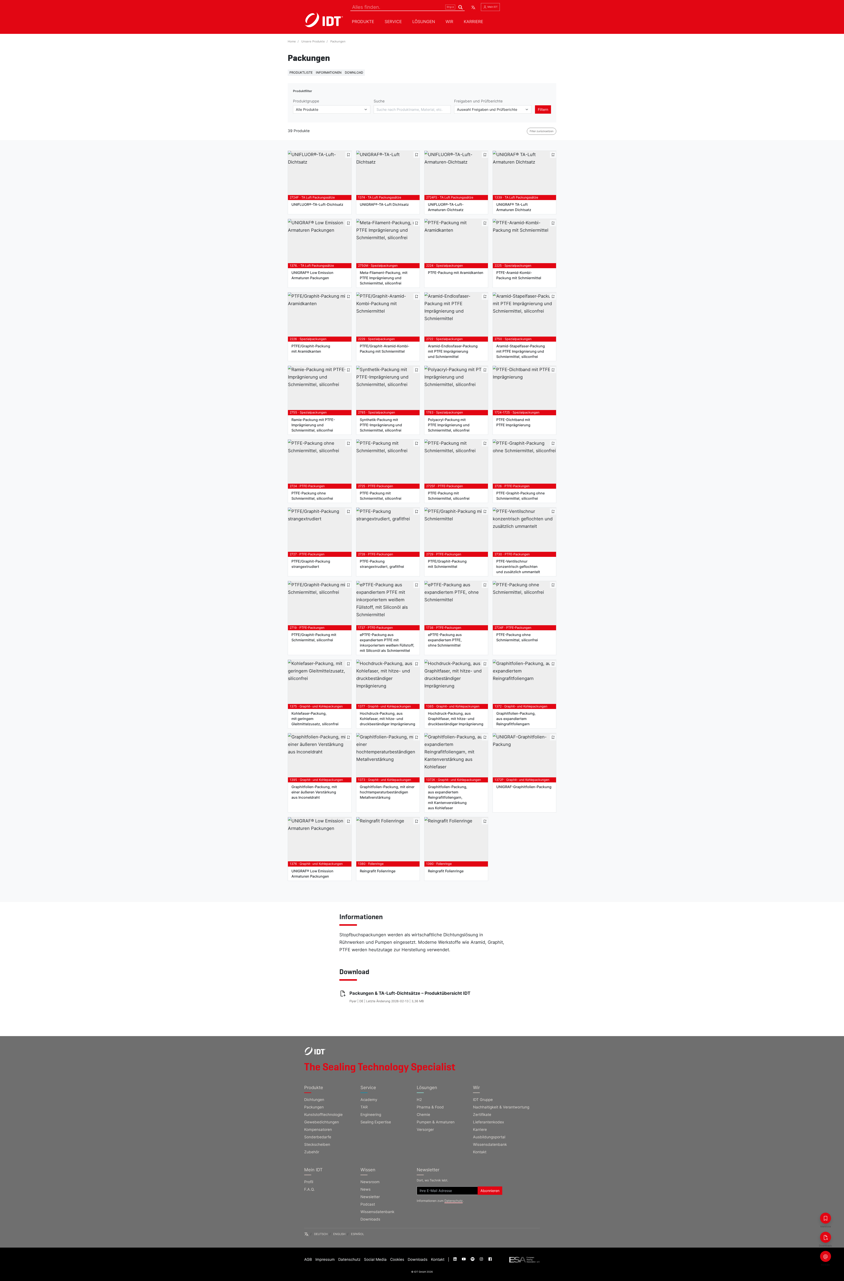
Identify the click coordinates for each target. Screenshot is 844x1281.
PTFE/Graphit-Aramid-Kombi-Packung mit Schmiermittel (384, 349)
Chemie (423, 1114)
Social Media (375, 1259)
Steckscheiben (317, 1144)
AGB (308, 1259)
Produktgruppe (306, 101)
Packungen (338, 41)
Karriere (473, 21)
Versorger (425, 1129)
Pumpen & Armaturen (436, 1122)
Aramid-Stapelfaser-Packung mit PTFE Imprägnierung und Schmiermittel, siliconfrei (520, 351)
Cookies (397, 1259)
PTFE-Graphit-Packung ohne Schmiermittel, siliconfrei (520, 496)
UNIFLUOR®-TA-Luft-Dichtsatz (317, 204)
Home (292, 41)
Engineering (370, 1114)
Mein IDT (492, 6)
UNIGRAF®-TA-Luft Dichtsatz (384, 204)
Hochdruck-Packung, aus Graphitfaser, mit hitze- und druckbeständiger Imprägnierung (455, 718)
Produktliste (301, 72)
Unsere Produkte (313, 41)
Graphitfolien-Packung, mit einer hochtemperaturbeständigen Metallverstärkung (387, 792)
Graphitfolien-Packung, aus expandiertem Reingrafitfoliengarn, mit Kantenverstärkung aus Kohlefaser (447, 797)
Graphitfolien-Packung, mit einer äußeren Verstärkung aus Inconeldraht (314, 792)
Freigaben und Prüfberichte (478, 101)
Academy (368, 1099)
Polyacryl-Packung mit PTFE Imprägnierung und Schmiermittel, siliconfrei (448, 424)
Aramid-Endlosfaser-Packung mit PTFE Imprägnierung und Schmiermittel (453, 351)
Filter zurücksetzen (541, 131)
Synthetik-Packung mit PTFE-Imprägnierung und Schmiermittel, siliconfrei (381, 424)
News (365, 1189)
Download (354, 72)
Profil (308, 1182)
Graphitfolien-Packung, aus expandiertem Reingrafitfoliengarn (516, 718)
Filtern (543, 109)
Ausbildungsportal (489, 1137)
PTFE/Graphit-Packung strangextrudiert (310, 564)
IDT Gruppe (483, 1099)
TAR (364, 1107)
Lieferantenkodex (488, 1122)
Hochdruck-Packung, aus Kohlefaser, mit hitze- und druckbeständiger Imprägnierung (387, 718)
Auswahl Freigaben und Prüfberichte (487, 109)
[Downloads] (825, 1237)
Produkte (363, 21)
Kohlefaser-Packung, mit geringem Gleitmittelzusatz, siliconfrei (314, 718)
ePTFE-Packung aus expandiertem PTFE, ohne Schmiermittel (445, 639)
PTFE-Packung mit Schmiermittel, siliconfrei (380, 496)
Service (393, 21)
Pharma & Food (430, 1107)
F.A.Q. (309, 1189)
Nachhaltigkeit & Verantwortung (501, 1107)
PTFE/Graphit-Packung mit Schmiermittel (447, 564)
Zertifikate (482, 1114)
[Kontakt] (825, 1256)
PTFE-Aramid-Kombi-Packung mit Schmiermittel (518, 275)
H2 (419, 1099)
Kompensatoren (318, 1129)
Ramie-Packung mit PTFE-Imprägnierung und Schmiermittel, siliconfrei (313, 424)
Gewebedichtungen (321, 1122)
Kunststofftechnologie (323, 1114)
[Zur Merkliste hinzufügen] (348, 155)
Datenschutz (453, 1201)
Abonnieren (489, 1190)
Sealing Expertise (375, 1122)
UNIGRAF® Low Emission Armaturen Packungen (312, 275)
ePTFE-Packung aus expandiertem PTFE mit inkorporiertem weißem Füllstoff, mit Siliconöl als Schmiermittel (387, 642)
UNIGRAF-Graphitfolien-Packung (523, 787)
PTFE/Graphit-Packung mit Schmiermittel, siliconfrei (313, 637)
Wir (449, 21)
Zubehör (311, 1152)
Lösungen (423, 21)
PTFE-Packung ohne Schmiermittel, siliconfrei (312, 496)
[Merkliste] (825, 1218)
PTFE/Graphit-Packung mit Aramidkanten (310, 349)
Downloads (370, 1219)
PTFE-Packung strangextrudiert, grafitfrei (382, 564)
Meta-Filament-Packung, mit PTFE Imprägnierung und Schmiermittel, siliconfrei (383, 277)
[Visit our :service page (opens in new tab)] (455, 1259)
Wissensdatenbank (490, 1144)
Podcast (367, 1204)
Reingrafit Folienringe (377, 871)
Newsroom (370, 1182)
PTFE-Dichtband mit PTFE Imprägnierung (513, 422)
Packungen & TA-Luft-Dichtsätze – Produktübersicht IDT (409, 993)
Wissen (367, 1169)
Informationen (329, 72)
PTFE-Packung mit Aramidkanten (455, 272)
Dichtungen (314, 1099)
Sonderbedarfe (317, 1137)
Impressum (325, 1259)
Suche (379, 101)
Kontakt (479, 1152)
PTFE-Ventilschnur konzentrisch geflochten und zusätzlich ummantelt (518, 566)
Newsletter (370, 1197)
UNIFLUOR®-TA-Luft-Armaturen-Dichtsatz (446, 207)
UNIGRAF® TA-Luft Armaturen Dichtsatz (513, 207)
